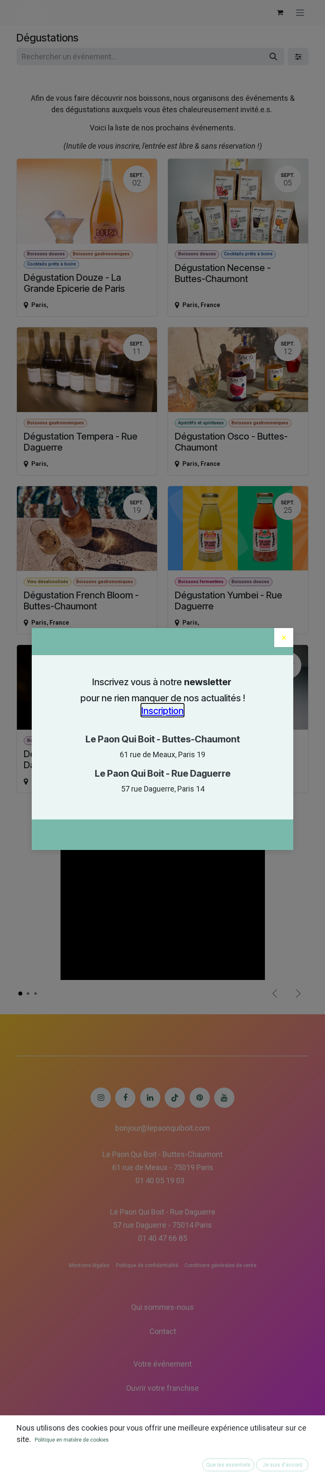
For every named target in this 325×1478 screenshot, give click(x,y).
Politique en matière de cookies (72, 1440)
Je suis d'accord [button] (282, 1465)
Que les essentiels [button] (228, 1465)
